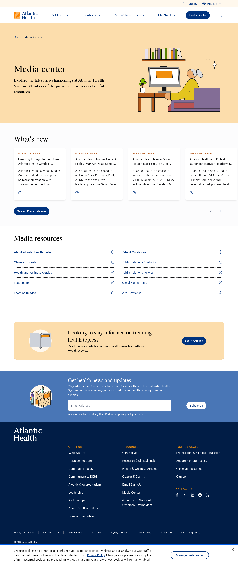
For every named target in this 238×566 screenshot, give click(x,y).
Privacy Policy (96, 555)
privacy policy (125, 414)
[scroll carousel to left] (210, 211)
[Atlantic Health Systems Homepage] (28, 434)
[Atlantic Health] (16, 36)
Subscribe (196, 405)
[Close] (232, 549)
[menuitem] (189, 4)
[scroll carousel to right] (220, 211)
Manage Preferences (190, 555)
